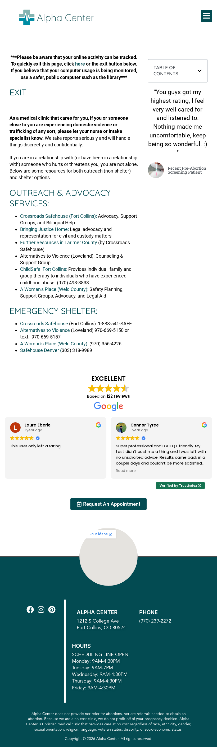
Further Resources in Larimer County (58, 242)
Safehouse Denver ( (41, 350)
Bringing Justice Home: (44, 229)
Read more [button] (126, 470)
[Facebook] (31, 609)
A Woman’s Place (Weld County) (53, 343)
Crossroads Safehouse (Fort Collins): (58, 216)
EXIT (18, 92)
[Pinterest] (53, 609)
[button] (207, 16)
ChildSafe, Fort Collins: (43, 269)
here (80, 64)
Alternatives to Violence (45, 330)
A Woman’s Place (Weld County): (54, 289)
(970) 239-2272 (155, 621)
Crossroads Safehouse (44, 323)
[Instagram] (42, 609)
